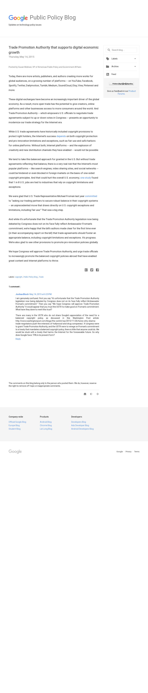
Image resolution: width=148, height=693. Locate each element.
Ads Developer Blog (80, 425)
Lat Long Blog (46, 429)
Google (119, 451)
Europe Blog (14, 425)
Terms (136, 451)
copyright (19, 277)
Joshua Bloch (22, 294)
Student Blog (15, 429)
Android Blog (46, 422)
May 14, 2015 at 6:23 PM (40, 294)
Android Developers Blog (82, 429)
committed (91, 196)
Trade (41, 277)
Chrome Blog (46, 425)
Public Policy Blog (31, 277)
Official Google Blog (17, 422)
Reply (18, 339)
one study (85, 177)
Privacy (129, 451)
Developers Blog (78, 422)
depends (61, 136)
